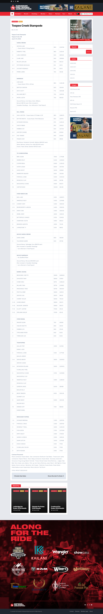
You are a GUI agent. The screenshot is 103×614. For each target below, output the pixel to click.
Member (43, 14)
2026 (71, 63)
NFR (71, 100)
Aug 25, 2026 (17, 510)
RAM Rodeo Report (75, 104)
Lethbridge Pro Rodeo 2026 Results (19, 507)
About (91, 611)
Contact (72, 611)
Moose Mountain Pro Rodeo (55, 476)
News (50, 14)
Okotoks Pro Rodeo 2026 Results (38, 507)
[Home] (12, 14)
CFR (71, 93)
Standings (35, 14)
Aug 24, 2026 (36, 510)
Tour (63, 14)
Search (74, 47)
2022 (71, 78)
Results (26, 14)
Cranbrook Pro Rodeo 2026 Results (57, 507)
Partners (57, 14)
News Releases (74, 96)
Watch (70, 14)
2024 (71, 70)
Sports (72, 111)
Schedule (18, 14)
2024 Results (15, 21)
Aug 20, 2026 (55, 510)
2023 (71, 74)
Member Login (84, 611)
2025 (71, 67)
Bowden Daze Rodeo (20, 476)
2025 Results (73, 89)
